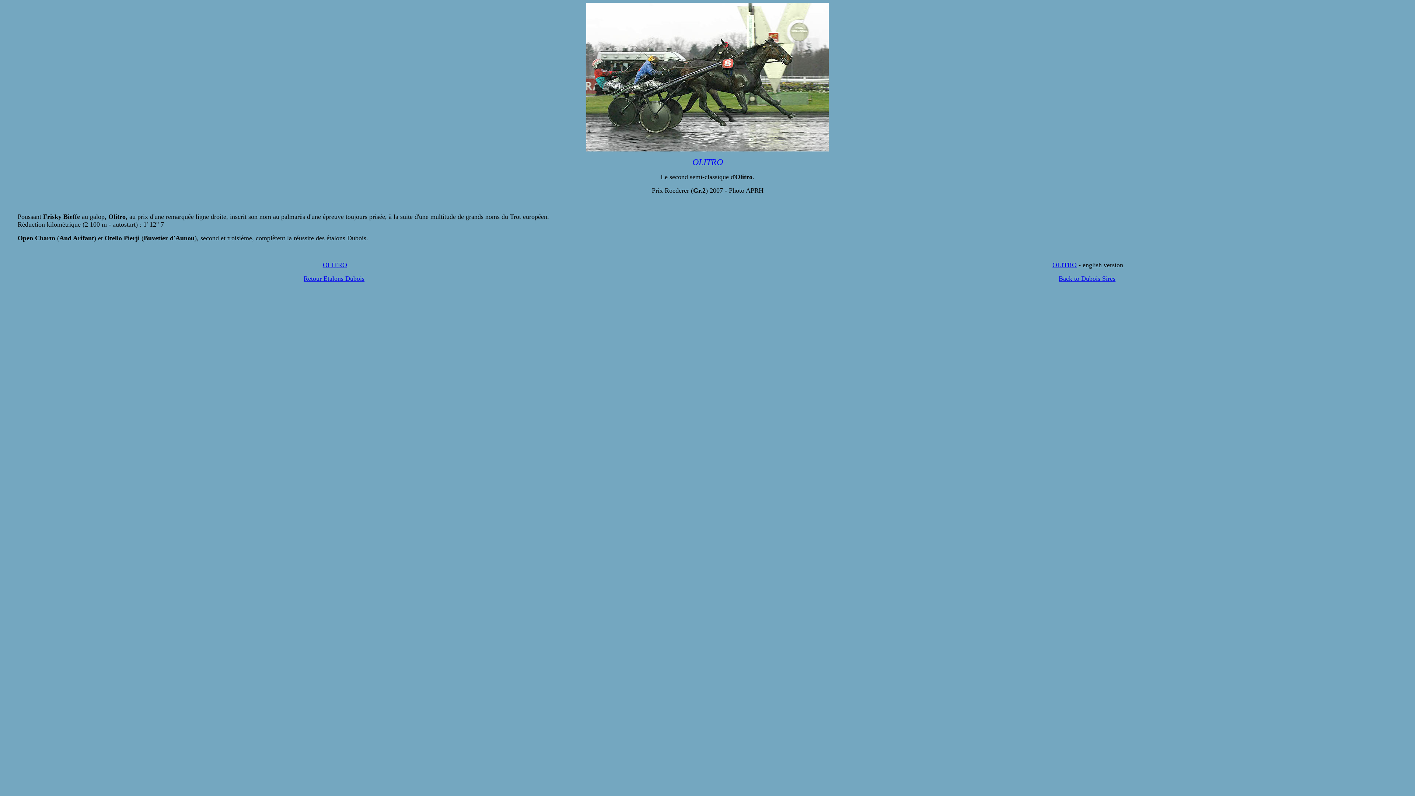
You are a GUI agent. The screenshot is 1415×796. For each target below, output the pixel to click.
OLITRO (335, 265)
